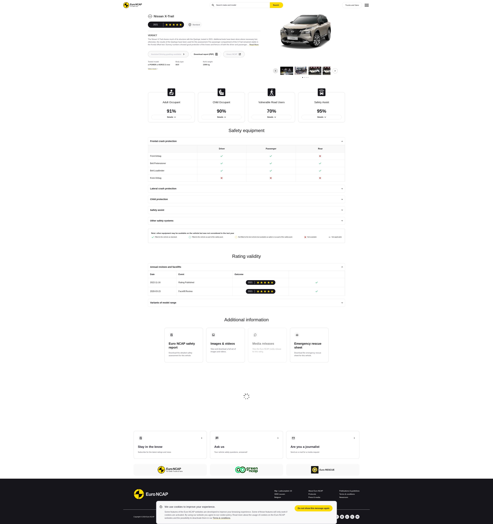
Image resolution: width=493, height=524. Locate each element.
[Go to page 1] (302, 77)
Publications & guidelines (349, 491)
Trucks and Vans (352, 5)
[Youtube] (357, 517)
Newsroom (343, 497)
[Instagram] (342, 517)
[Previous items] (275, 70)
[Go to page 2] (304, 77)
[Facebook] (337, 517)
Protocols (312, 494)
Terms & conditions (347, 494)
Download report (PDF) (204, 54)
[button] (286, 71)
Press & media (314, 497)
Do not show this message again (313, 508)
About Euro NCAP (315, 491)
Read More (254, 45)
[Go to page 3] (306, 77)
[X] (352, 517)
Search (276, 5)
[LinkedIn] (347, 517)
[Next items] (335, 70)
